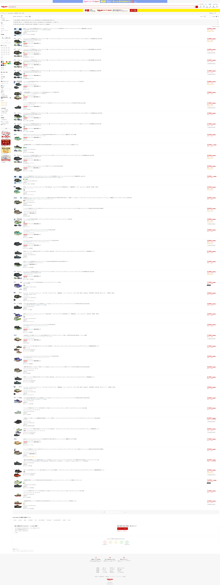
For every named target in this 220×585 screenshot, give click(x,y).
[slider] (10, 38)
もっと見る (16, 532)
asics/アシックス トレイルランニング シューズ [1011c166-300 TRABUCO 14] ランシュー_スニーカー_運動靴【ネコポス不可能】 (50, 134)
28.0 (2, 52)
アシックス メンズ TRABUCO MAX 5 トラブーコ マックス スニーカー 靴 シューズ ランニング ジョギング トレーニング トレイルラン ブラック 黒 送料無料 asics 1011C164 (58, 155)
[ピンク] (1, 63)
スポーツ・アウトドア (16, 550)
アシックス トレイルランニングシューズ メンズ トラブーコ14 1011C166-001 (39, 324)
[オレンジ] (5, 63)
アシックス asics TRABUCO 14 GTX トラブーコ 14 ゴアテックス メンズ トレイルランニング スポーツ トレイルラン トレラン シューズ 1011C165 (53, 81)
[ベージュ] (8, 62)
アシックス (2, 69)
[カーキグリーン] (10, 62)
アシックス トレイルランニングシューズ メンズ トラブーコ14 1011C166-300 (39, 229)
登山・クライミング (25, 551)
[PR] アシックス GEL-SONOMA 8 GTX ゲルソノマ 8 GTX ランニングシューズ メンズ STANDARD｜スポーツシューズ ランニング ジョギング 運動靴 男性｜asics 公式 (57, 28)
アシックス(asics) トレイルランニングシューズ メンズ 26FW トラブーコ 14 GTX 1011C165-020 (43, 166)
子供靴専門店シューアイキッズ (29, 46)
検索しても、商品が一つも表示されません (21, 530)
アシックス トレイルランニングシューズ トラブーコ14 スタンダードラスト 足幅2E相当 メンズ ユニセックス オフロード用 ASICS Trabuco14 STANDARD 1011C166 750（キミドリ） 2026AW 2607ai (69, 387)
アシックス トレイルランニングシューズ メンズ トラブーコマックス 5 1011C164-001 (41, 240)
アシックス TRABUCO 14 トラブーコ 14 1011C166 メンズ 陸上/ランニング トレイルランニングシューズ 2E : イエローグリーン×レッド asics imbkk (53, 490)
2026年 (2, 78)
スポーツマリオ (26, 89)
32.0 (9, 54)
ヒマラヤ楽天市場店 (27, 373)
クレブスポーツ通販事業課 (28, 237)
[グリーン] (8, 63)
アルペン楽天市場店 (27, 109)
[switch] (10, 97)
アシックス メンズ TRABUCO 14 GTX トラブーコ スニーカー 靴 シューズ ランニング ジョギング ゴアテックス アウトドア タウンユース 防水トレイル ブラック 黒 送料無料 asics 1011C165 (62, 70)
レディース (2, 24)
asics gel (20, 520)
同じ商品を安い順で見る (211, 52)
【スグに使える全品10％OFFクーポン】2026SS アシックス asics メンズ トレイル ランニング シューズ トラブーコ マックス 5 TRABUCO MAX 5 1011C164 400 (56, 397)
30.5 (4, 54)
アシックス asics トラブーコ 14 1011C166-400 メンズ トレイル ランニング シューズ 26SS (42, 282)
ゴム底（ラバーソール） (4, 83)
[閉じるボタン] (218, 20)
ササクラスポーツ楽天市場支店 (29, 152)
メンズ (2, 26)
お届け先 (2, 87)
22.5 (4, 47)
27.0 (6, 50)
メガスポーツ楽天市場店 (28, 465)
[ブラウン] (6, 62)
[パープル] (3, 65)
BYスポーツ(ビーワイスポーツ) (29, 194)
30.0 (2, 54)
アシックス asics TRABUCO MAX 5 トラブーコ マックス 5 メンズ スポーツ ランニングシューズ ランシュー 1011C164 (47, 219)
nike (35, 520)
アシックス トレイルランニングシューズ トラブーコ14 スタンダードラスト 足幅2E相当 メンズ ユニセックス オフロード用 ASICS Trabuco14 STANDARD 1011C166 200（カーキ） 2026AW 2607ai (68, 293)
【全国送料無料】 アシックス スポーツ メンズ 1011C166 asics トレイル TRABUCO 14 (41, 92)
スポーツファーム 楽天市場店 (29, 267)
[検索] (197, 7)
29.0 (6, 52)
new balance (30, 520)
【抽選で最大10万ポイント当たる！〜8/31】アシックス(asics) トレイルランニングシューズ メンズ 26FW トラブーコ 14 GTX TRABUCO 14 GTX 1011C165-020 (56, 366)
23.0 (6, 47)
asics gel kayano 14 (57, 520)
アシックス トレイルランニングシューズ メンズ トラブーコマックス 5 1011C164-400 (41, 356)
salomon (64, 520)
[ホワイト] (5, 62)
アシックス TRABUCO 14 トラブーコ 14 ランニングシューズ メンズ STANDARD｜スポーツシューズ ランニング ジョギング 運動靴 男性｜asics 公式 (54, 176)
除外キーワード (3, 124)
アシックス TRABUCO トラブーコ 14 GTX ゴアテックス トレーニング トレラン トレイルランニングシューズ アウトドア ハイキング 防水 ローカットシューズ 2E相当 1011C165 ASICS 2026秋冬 (63, 208)
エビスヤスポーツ (27, 456)
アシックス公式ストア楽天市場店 (29, 34)
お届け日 (2, 91)
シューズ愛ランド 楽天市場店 (29, 67)
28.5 (4, 52)
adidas (25, 520)
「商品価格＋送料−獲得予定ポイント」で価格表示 (20, 16)
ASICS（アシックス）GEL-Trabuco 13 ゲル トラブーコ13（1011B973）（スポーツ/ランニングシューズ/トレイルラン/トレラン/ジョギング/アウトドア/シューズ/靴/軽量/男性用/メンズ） (61, 346)
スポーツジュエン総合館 (28, 309)
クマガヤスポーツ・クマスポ (28, 140)
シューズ (31, 550)
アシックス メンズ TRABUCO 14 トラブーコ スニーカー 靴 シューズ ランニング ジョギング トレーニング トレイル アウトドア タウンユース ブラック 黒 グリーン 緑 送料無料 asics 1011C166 (62, 38)
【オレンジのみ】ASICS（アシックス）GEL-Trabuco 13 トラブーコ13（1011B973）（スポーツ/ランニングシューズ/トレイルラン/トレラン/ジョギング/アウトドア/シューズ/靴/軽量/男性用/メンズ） (64, 469)
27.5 (9, 50)
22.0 (2, 47)
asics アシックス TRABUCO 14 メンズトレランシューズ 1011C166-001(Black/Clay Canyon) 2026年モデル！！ (46, 261)
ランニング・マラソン (25, 550)
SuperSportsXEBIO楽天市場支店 (29, 425)
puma (69, 520)
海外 (4, 85)
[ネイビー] (1, 65)
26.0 (2, 50)
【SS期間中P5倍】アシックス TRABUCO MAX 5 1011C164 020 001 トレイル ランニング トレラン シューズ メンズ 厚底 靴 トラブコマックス (52, 480)
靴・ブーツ (31, 551)
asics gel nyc (49, 520)
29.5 (9, 52)
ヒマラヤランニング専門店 (28, 170)
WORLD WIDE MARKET (28, 205)
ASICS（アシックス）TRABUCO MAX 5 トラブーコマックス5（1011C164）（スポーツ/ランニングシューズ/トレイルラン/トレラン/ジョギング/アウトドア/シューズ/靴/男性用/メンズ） (61, 428)
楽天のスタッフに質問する (122, 528)
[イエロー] (6, 63)
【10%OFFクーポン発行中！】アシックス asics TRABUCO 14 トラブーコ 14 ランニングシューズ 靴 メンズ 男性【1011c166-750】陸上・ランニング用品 (55, 335)
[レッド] (3, 63)
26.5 (4, 50)
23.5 (9, 47)
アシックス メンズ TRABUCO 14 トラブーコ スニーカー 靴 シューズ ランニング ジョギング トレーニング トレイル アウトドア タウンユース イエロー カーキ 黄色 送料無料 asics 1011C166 (62, 49)
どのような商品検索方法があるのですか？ (21, 529)
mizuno (15, 520)
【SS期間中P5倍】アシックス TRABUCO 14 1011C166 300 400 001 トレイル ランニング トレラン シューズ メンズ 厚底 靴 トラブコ (50, 144)
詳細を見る (48, 24)
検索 (6, 42)
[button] (216, 4)
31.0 (6, 54)
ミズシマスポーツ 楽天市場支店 (29, 433)
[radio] (1, 17)
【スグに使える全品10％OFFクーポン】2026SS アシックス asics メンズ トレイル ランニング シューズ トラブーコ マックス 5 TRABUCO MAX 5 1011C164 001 (56, 303)
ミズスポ (25, 257)
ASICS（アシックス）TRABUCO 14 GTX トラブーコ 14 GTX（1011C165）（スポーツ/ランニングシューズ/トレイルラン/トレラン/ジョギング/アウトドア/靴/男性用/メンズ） (59, 251)
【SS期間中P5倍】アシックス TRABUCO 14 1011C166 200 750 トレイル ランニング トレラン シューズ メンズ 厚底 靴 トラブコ (50, 500)
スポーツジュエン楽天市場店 (28, 403)
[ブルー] (10, 63)
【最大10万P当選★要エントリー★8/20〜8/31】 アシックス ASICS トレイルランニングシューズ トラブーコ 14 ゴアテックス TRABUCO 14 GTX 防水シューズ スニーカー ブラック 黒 (61, 459)
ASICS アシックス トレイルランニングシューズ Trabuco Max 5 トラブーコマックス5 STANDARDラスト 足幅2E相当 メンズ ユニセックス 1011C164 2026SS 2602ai (61, 313)
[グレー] (3, 62)
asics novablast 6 (42, 520)
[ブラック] (1, 62)
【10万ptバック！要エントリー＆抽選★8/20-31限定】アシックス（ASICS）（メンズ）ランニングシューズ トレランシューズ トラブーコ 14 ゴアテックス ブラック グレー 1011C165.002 (61, 418)
